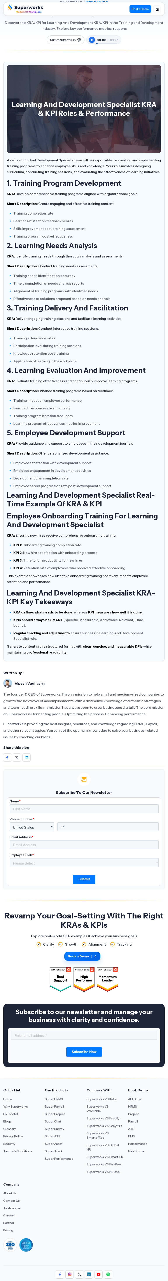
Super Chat (53, 1121)
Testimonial (12, 1208)
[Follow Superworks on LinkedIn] (89, 1274)
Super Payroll (54, 1106)
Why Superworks (15, 1106)
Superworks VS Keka (102, 1099)
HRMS (132, 1106)
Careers (9, 1215)
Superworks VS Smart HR (105, 1157)
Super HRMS (54, 1099)
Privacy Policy (13, 1136)
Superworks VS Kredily (103, 1118)
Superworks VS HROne (103, 1172)
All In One (134, 1099)
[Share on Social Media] (7, 757)
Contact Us (11, 1201)
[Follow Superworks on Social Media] (108, 1274)
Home (7, 1099)
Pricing (8, 1230)
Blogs (7, 1121)
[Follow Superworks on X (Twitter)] (79, 1274)
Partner (8, 1223)
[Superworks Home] (25, 12)
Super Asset (54, 1144)
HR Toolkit (10, 1114)
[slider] (106, 41)
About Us (10, 1193)
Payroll (133, 1121)
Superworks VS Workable (98, 1109)
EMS (131, 1136)
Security (9, 1144)
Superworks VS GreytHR (104, 1126)
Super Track (54, 1151)
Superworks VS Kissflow (104, 1164)
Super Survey (54, 1129)
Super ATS (52, 1136)
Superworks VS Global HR (103, 1147)
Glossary (9, 1129)
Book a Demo (140, 9)
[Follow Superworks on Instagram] (70, 1274)
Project (133, 1114)
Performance (137, 1144)
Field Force (136, 1151)
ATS (131, 1129)
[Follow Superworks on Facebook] (60, 1274)
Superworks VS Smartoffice (98, 1135)
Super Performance (59, 1159)
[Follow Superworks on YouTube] (98, 1274)
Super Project (55, 1114)
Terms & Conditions (17, 1151)
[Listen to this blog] (92, 40)
